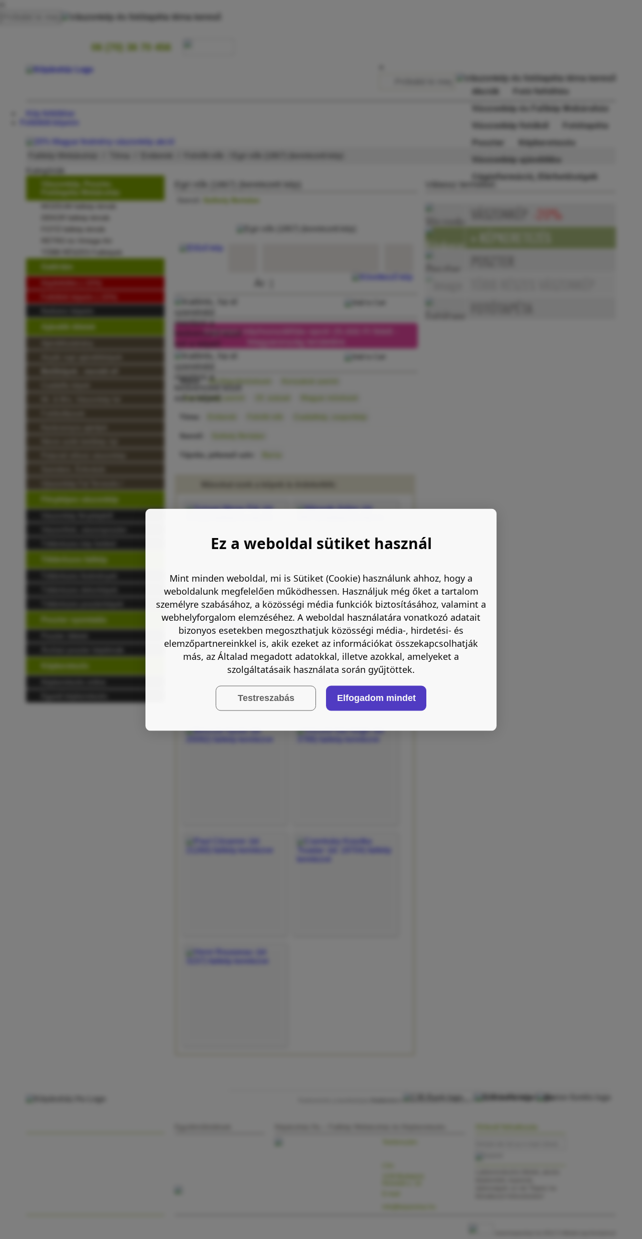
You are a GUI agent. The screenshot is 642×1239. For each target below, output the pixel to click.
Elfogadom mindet (376, 698)
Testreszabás (266, 698)
